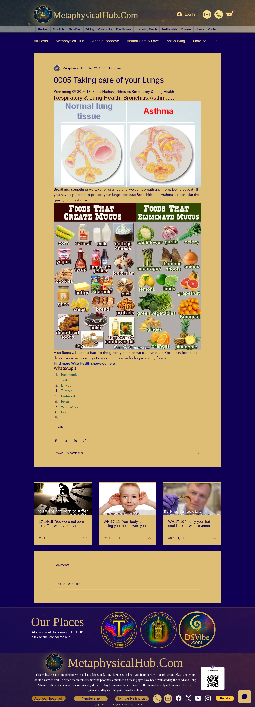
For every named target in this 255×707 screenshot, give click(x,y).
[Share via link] (85, 440)
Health (59, 427)
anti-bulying (176, 41)
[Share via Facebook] (56, 440)
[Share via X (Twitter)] (65, 440)
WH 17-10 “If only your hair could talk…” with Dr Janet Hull (189, 524)
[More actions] (198, 68)
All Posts (41, 41)
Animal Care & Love (143, 41)
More (197, 41)
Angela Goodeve (105, 41)
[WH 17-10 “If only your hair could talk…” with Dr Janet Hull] (192, 499)
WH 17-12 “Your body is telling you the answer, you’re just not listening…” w (127, 524)
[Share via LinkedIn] (75, 440)
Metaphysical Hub (70, 41)
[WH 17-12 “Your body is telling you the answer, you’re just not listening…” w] (127, 499)
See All (216, 475)
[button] (216, 41)
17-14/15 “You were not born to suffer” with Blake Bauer (61, 524)
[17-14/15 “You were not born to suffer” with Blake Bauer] (63, 499)
